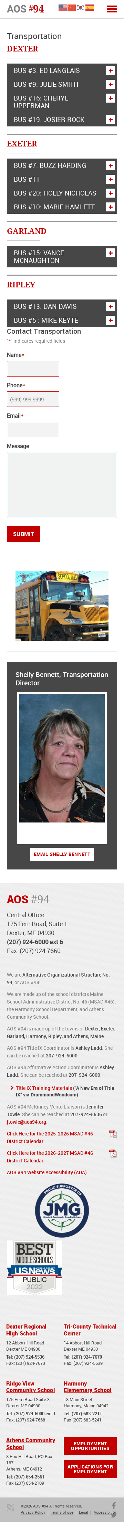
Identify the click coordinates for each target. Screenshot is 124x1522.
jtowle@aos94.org (26, 1122)
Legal (83, 1512)
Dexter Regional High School (26, 1330)
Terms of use (62, 1512)
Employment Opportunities (90, 1446)
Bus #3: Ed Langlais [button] (47, 70)
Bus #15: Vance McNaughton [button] (39, 256)
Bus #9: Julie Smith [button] (46, 84)
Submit (23, 534)
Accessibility (105, 1512)
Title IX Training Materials (44, 1088)
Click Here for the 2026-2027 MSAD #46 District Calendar (50, 1157)
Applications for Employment (90, 1469)
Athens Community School (30, 1443)
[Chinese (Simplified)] (72, 7)
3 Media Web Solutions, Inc (10, 1507)
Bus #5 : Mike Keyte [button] (46, 320)
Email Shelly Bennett (62, 854)
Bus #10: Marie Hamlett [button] (54, 206)
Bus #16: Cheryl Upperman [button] (41, 102)
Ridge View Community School (30, 1387)
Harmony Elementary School (87, 1387)
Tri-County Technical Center (90, 1330)
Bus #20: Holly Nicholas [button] (55, 193)
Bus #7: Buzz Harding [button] (50, 165)
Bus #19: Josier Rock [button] (49, 119)
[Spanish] (89, 7)
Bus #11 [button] (27, 179)
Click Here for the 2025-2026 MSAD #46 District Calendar (50, 1137)
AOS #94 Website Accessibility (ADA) (47, 1172)
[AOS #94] (25, 8)
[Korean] (80, 7)
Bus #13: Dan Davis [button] (45, 306)
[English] (63, 7)
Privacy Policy (33, 1512)
